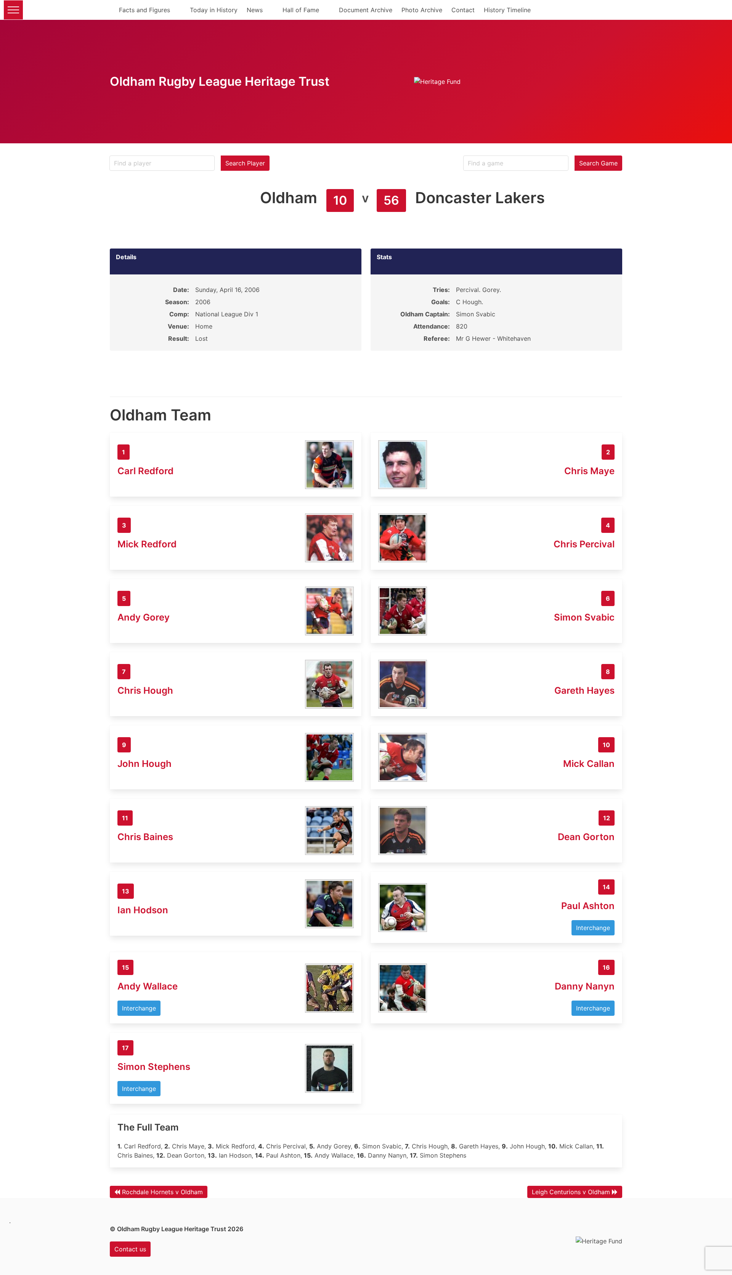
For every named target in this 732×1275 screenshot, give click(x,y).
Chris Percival (584, 544)
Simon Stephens (153, 1066)
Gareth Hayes (584, 690)
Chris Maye (589, 470)
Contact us (130, 1249)
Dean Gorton (586, 836)
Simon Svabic (584, 617)
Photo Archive (421, 10)
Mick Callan (589, 763)
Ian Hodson (142, 910)
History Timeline (507, 10)
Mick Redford (147, 544)
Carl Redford (145, 470)
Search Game (598, 163)
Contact (463, 10)
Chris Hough (145, 690)
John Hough (144, 763)
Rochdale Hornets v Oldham (162, 1192)
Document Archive (365, 10)
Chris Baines (145, 836)
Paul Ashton (588, 905)
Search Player (245, 163)
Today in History (214, 10)
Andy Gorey (143, 617)
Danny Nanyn (585, 986)
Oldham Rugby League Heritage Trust (219, 81)
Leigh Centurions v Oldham (571, 1192)
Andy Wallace (147, 986)
